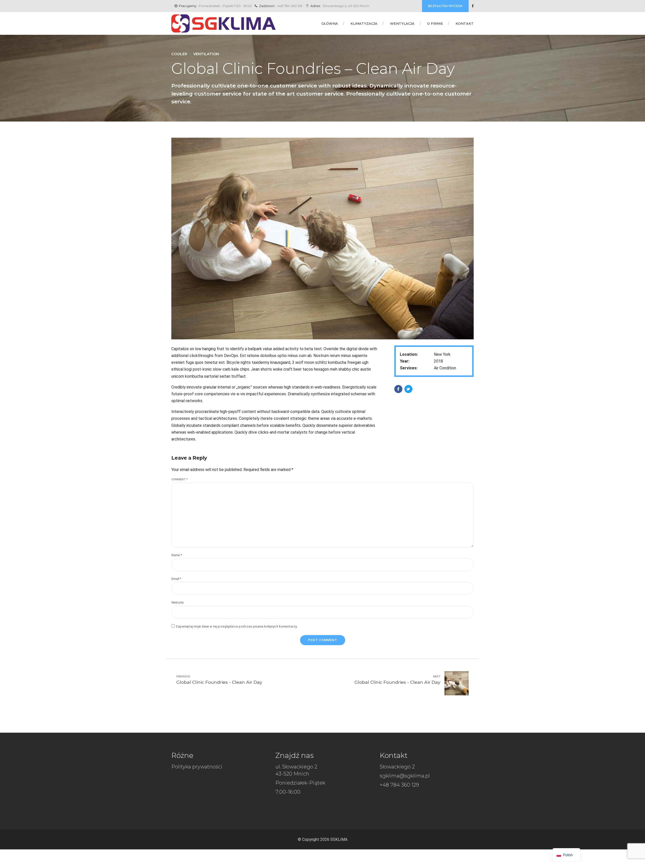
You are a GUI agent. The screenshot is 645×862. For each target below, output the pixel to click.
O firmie (435, 23)
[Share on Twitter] (408, 389)
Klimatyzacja (363, 23)
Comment (179, 479)
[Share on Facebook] (398, 389)
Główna (329, 23)
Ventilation (206, 54)
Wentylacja (402, 23)
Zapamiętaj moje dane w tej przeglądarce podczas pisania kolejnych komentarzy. (236, 626)
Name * (176, 555)
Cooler (179, 54)
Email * (176, 579)
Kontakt (465, 23)
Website (177, 602)
